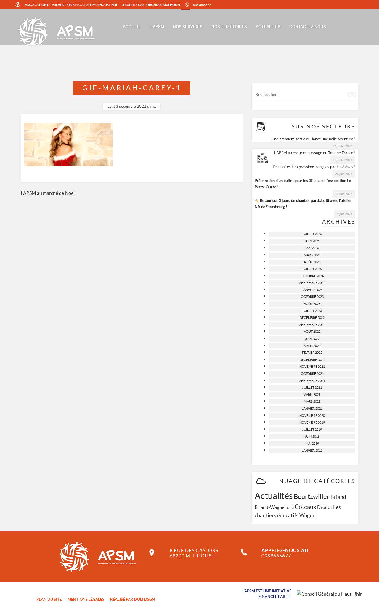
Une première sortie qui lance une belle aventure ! (313, 139)
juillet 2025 (312, 269)
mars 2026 (312, 255)
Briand (338, 497)
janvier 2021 (312, 408)
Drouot (324, 507)
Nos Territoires (229, 27)
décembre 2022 (312, 317)
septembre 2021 (312, 381)
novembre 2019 (312, 422)
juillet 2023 (312, 311)
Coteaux (305, 507)
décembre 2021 (312, 359)
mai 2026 (312, 248)
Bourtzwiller (312, 496)
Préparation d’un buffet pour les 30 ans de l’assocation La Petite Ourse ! (303, 184)
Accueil (132, 27)
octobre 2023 (312, 296)
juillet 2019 (312, 429)
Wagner (308, 515)
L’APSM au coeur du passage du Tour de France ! (314, 153)
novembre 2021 (312, 366)
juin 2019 (312, 436)
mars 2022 (312, 346)
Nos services (188, 27)
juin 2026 (312, 241)
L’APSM (157, 27)
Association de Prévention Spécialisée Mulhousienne (71, 5)
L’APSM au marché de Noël (48, 193)
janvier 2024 (312, 290)
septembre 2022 (312, 325)
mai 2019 (312, 443)
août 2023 (312, 304)
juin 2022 (312, 338)
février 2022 (312, 352)
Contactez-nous (307, 27)
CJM (290, 508)
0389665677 (202, 5)
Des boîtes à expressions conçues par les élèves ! (314, 167)
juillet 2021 (312, 387)
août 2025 (312, 262)
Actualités (268, 27)
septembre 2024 (312, 283)
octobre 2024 (312, 276)
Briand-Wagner (270, 507)
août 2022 (312, 331)
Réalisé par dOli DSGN (132, 599)
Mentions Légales (86, 599)
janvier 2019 (312, 450)
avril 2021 (312, 394)
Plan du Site (49, 599)
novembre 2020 (312, 415)
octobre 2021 (312, 373)
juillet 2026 (312, 234)
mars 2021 (312, 401)
